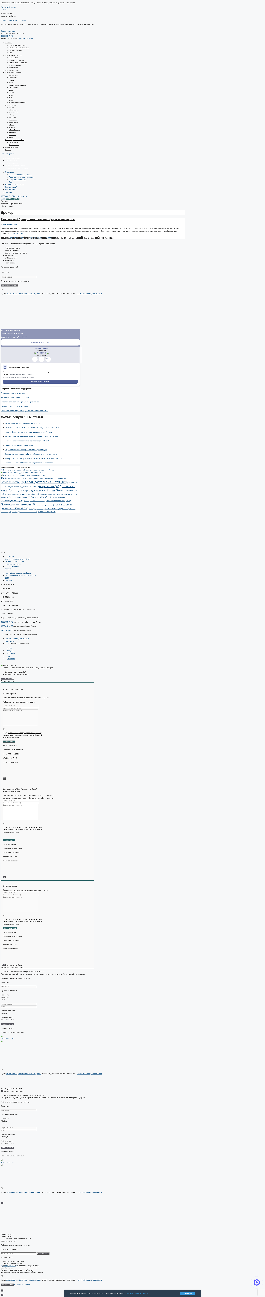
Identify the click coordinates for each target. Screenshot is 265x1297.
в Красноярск (13, 120)
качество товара (6, 512)
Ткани (10, 97)
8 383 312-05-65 (7, 626)
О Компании (9, 556)
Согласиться (187, 1293)
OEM (36, 478)
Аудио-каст (61, 478)
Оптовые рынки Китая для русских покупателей (24, 543)
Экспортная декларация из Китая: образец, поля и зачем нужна (31, 454)
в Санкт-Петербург (14, 130)
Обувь (11, 90)
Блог (10, 53)
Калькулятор (10, 189)
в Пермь (11, 125)
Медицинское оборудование (17, 85)
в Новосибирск (13, 122)
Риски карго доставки (11, 160)
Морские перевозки (15, 65)
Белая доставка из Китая (12, 158)
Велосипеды (13, 77)
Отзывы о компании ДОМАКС (17, 45)
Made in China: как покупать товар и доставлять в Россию (28, 432)
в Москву (11, 107)
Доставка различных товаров (13, 72)
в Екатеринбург (13, 115)
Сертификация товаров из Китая (14, 140)
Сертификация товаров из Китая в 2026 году (23, 545)
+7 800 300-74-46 (7, 1039)
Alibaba (13, 478)
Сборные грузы (13, 58)
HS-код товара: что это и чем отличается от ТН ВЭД (26, 537)
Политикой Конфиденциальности (89, 293)
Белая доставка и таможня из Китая (14, 20)
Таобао (32, 509)
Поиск (3, 199)
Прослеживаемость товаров (58, 501)
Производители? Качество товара (35, 501)
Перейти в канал (7, 679)
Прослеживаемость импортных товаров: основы (20, 402)
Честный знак (53, 508)
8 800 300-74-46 (7, 36)
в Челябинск (12, 137)
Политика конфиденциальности (17, 638)
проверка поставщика (46, 512)
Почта (9, 648)
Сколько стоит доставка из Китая (17, 559)
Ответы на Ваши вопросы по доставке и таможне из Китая (24, 411)
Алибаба (51, 478)
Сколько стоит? (11, 187)
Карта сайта (9, 641)
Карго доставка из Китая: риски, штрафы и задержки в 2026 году (31, 524)
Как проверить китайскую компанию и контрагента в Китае (28, 548)
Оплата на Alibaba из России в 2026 (19, 445)
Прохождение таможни (19, 504)
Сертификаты (49, 505)
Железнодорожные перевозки (18, 62)
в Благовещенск (13, 110)
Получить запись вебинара (40, 381)
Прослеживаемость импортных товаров (16, 168)
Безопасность (13, 482)
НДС (73, 494)
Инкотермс (18, 491)
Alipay (19, 478)
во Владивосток (13, 112)
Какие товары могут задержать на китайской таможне (27, 540)
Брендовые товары (15, 487)
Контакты (8, 150)
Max (8, 656)
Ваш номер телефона (9, 1249)
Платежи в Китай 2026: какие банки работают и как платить (29, 463)
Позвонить (11, 659)
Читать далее (18, 233)
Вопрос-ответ (49, 486)
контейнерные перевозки (28, 512)
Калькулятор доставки (11, 147)
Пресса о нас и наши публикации (19, 48)
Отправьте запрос (8, 31)
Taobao (43, 478)
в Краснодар (12, 117)
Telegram (10, 651)
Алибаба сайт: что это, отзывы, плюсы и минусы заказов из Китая (32, 428)
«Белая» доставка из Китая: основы (15, 398)
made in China (28, 478)
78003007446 (41, 353)
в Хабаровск (12, 135)
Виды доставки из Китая (12, 70)
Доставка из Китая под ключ (13, 55)
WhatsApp (11, 653)
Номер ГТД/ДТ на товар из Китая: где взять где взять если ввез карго (33, 459)
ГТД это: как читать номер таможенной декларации (26, 450)
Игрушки (11, 80)
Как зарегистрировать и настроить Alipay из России (26, 527)
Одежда (11, 92)
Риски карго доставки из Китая (13, 393)
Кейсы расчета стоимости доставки (15, 165)
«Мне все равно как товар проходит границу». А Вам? (27, 441)
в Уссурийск (12, 132)
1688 (5, 478)
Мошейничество (63, 494)
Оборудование (13, 87)
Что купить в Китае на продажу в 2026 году (22, 423)
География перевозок (15, 50)
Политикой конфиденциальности (137, 1293)
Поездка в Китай (58, 497)
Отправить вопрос (39, 342)
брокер (72, 509)
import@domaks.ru (26, 38)
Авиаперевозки (13, 67)
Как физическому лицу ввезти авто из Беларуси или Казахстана (31, 436)
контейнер (16, 512)
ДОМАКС (4, 9)
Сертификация (13, 142)
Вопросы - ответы (12, 566)
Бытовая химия (13, 75)
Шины (11, 100)
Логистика (8, 494)
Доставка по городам (11, 105)
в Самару (12, 127)
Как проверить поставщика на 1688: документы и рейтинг (28, 532)
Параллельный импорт (19, 497)
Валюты (27, 487)
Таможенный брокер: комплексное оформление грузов (38, 219)
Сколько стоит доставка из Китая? (15, 406)
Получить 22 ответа (8, 7)
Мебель (11, 82)
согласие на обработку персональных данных (23, 293)
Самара (40, 505)
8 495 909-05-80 (7, 630)
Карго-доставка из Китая (42, 490)
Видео (35, 487)
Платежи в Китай (41, 497)
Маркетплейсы (30, 494)
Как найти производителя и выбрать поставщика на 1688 (28, 529)
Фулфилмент (39, 509)
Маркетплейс (16, 494)
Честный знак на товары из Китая (15, 163)
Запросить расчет (7, 154)
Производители (12, 500)
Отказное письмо (14, 145)
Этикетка (66, 509)
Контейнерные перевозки (16, 60)
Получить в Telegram (22, 1284)
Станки (11, 95)
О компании (8, 43)
